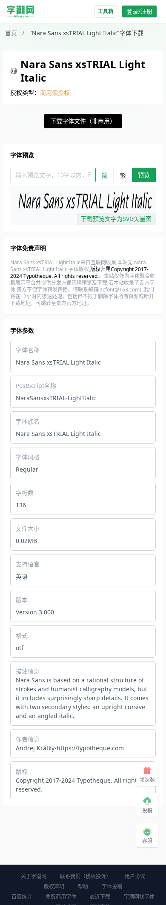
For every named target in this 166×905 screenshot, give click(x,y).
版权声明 (54, 886)
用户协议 (135, 876)
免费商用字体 (61, 896)
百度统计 (21, 896)
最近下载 (100, 896)
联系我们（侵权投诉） (85, 876)
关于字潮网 (33, 876)
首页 (11, 33)
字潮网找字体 (139, 896)
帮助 (83, 886)
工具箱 (105, 11)
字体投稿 (112, 886)
